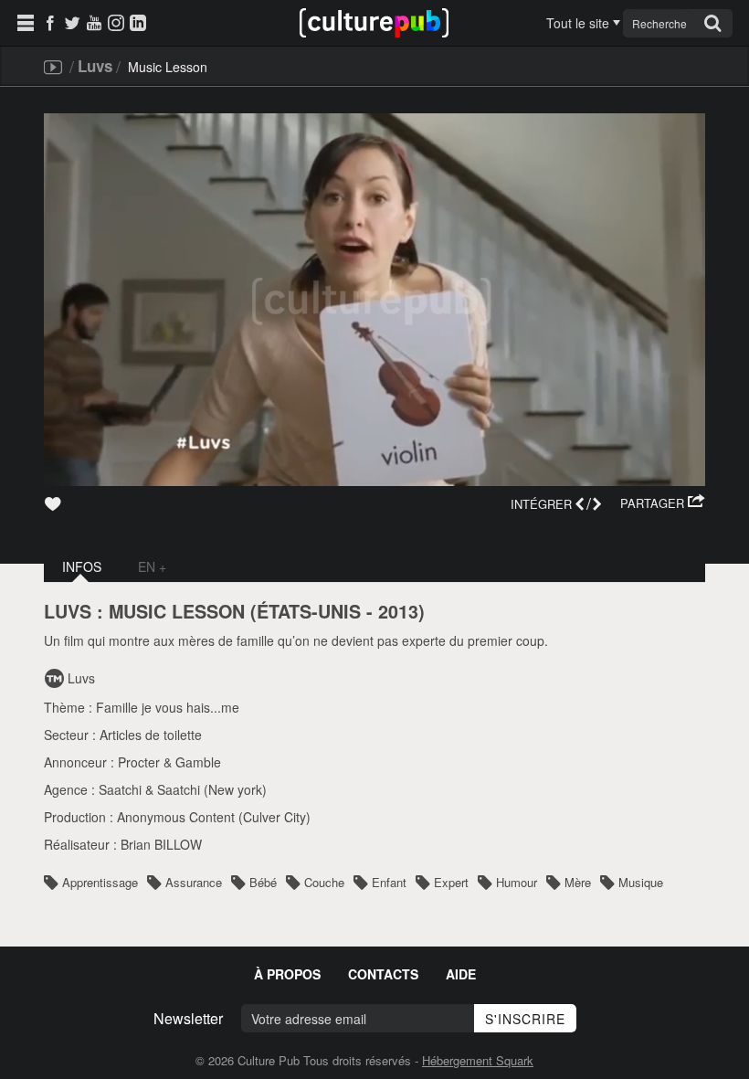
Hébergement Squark (477, 1060)
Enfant (389, 882)
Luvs (95, 66)
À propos (287, 974)
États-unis (309, 611)
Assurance (193, 882)
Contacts (383, 974)
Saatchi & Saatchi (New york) (183, 789)
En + (152, 566)
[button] (662, 503)
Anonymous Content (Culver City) (214, 817)
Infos (81, 566)
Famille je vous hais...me (167, 707)
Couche (324, 882)
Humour (516, 882)
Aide (461, 974)
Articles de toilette (151, 734)
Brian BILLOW (161, 844)
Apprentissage (100, 882)
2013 (398, 611)
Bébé (263, 882)
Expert (451, 882)
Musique (640, 882)
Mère (577, 882)
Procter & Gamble (169, 762)
